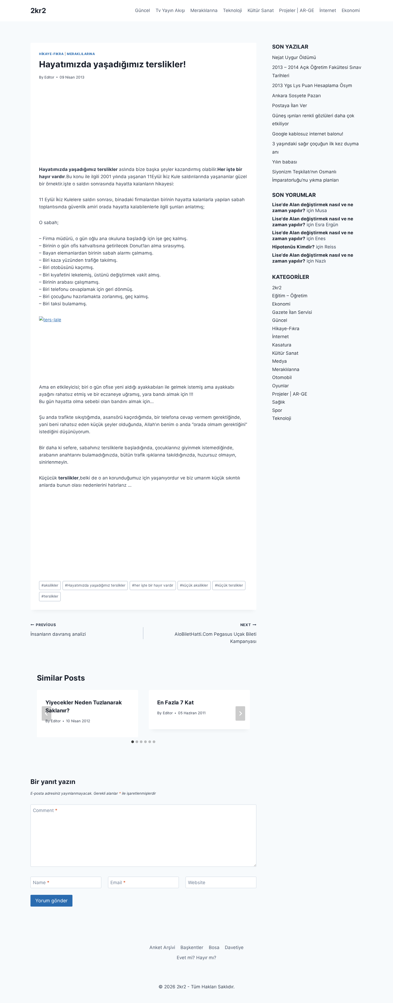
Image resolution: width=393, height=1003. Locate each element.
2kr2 (277, 287)
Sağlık (278, 402)
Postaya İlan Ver (289, 105)
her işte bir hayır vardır (152, 585)
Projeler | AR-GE (296, 10)
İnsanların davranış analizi (58, 630)
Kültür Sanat (261, 10)
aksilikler (49, 585)
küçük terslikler (229, 585)
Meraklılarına (204, 10)
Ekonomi (351, 10)
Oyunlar (280, 385)
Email (118, 882)
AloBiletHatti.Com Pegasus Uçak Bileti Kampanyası (215, 633)
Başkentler (191, 947)
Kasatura (281, 345)
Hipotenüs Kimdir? (293, 246)
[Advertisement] (143, 126)
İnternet (327, 10)
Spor (277, 410)
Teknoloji (232, 10)
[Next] (240, 713)
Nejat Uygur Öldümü (294, 57)
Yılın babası (284, 162)
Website (196, 882)
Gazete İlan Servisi (292, 312)
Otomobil (282, 377)
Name (41, 882)
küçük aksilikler (194, 585)
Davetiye (234, 947)
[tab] (132, 741)
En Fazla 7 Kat (175, 702)
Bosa (214, 947)
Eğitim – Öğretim (289, 295)
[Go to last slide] (46, 713)
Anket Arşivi (162, 947)
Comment (45, 810)
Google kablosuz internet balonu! (307, 133)
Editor (49, 77)
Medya (279, 361)
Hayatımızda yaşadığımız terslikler (95, 585)
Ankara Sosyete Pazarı (296, 95)
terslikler (49, 596)
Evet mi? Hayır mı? (196, 957)
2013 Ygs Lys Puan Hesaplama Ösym (312, 85)
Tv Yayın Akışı (170, 10)
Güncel (142, 10)
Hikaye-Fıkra (51, 54)
